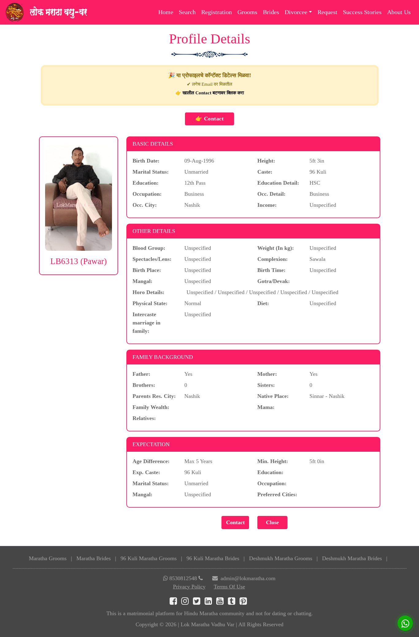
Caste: (264, 172)
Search (187, 12)
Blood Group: (149, 248)
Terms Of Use (229, 587)
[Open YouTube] (222, 602)
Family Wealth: (151, 407)
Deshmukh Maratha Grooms (280, 558)
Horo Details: (148, 292)
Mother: (267, 374)
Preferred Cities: (277, 494)
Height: (266, 161)
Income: (267, 205)
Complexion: (272, 259)
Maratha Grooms (48, 558)
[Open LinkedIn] (210, 602)
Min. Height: (272, 461)
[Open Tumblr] (234, 602)
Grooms (247, 12)
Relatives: (144, 418)
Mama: (266, 407)
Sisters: (266, 385)
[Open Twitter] (199, 602)
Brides (271, 12)
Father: (141, 374)
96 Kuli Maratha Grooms (149, 558)
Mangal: (142, 281)
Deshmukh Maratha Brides (352, 558)
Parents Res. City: (154, 396)
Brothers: (144, 385)
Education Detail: (278, 183)
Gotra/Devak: (273, 281)
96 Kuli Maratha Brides (212, 558)
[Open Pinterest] (245, 602)
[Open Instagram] (187, 602)
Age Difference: (151, 461)
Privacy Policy (189, 587)
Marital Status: (151, 172)
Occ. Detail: (271, 194)
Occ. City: (145, 205)
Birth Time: (271, 270)
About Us (399, 12)
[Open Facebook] (175, 602)
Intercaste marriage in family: (146, 322)
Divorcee (296, 12)
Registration (216, 12)
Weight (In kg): (275, 248)
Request (327, 12)
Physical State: (150, 303)
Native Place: (273, 396)
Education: (146, 183)
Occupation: (147, 194)
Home (165, 12)
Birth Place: (147, 270)
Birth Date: (146, 161)
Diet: (263, 303)
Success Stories (362, 12)
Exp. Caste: (146, 472)
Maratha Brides (93, 558)
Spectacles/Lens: (152, 259)
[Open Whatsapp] (405, 623)
